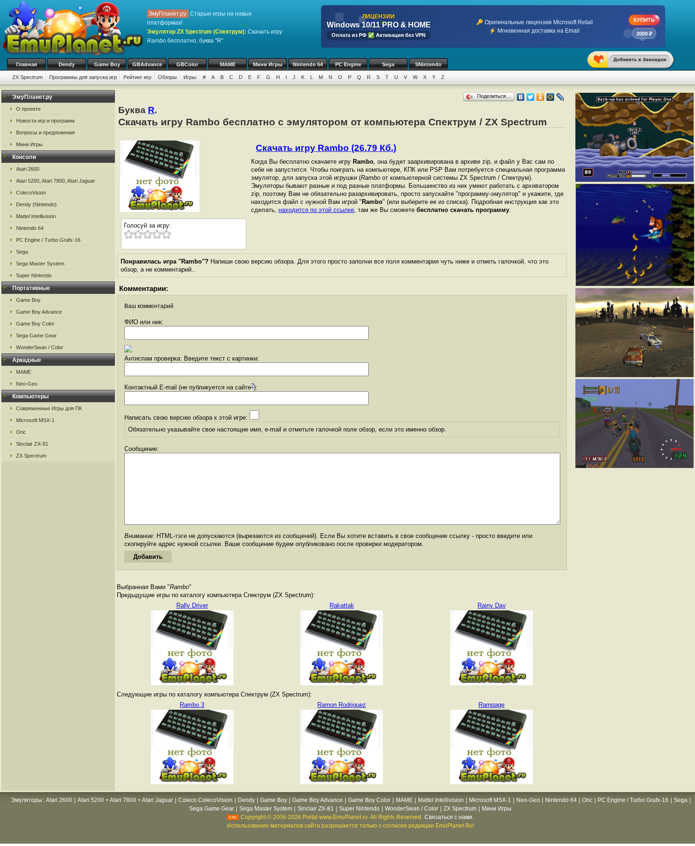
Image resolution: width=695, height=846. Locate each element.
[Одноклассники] (541, 97)
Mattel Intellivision (36, 216)
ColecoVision (31, 192)
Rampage (491, 704)
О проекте (28, 109)
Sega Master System (40, 263)
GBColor (187, 64)
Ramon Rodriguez (341, 704)
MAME (227, 64)
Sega (388, 64)
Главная (26, 64)
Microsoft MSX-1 (35, 420)
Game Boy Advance (39, 312)
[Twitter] (531, 97)
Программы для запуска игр (83, 77)
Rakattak (342, 605)
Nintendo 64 (308, 64)
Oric (21, 432)
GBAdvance (147, 64)
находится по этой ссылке (316, 209)
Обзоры (167, 77)
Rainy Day (492, 605)
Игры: (190, 77)
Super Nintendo (34, 275)
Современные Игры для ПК (49, 408)
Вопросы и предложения (45, 132)
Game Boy (107, 64)
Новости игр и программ (45, 120)
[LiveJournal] (560, 97)
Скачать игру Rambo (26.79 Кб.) (326, 148)
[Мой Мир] (551, 97)
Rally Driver (192, 605)
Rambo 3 (192, 704)
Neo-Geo (26, 384)
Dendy (67, 64)
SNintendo (428, 64)
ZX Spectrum (27, 77)
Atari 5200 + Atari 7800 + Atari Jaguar (125, 800)
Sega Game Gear (36, 335)
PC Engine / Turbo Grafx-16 (48, 240)
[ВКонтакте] (521, 97)
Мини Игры (267, 64)
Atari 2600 (27, 169)
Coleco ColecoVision (205, 800)
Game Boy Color (35, 323)
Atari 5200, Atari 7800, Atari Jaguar (55, 181)
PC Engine (348, 64)
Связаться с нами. (449, 817)
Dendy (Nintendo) (36, 204)
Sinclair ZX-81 (32, 444)
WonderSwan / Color (39, 347)
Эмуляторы (26, 800)
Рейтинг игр (137, 77)
